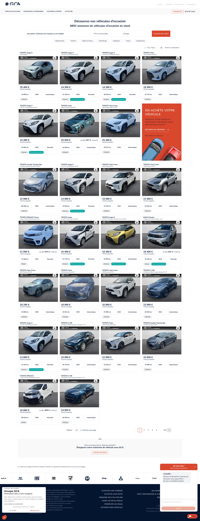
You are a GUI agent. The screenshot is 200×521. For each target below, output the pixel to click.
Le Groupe (168, 4)
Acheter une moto (113, 494)
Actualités (69, 11)
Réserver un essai (113, 504)
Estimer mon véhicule (112, 507)
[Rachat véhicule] (161, 132)
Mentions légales (164, 506)
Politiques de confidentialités (158, 511)
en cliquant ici (57, 510)
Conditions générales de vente (158, 508)
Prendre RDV (177, 11)
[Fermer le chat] (194, 466)
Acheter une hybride (112, 491)
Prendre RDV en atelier (111, 497)
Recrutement (179, 4)
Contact (160, 4)
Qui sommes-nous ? (161, 491)
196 (164, 430)
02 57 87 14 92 (190, 12)
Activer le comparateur (172, 48)
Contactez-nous (100, 453)
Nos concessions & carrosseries (154, 494)
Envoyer (178, 508)
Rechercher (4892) (161, 34)
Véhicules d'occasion (12, 11)
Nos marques (190, 4)
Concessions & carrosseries (33, 11)
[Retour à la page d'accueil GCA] (12, 4)
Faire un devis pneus (112, 501)
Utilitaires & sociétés (54, 11)
